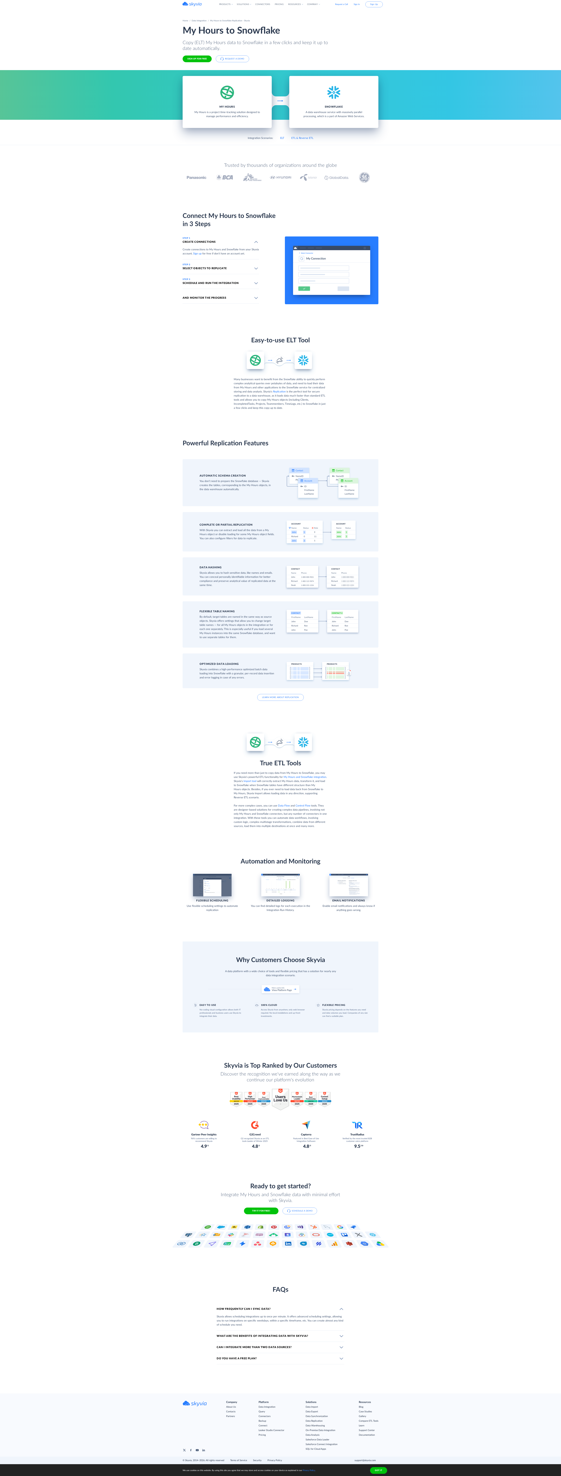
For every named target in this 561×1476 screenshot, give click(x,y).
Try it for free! (261, 1211)
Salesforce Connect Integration (321, 1444)
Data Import (312, 1407)
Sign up (197, 253)
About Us (231, 1407)
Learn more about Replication (280, 697)
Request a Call (341, 4)
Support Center (367, 1430)
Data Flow (284, 805)
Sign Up (374, 4)
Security (257, 1460)
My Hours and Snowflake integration (305, 777)
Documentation (367, 1435)
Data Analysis (313, 1435)
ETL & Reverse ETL (302, 138)
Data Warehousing (315, 1425)
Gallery (362, 1416)
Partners (230, 1416)
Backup (262, 1421)
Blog (361, 1407)
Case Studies (365, 1411)
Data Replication (314, 1421)
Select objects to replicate (205, 268)
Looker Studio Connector (271, 1430)
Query (262, 1411)
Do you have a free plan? (237, 1358)
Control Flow (303, 805)
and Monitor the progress (204, 298)
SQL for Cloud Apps (316, 1449)
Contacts (231, 1411)
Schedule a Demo (302, 1211)
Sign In (357, 4)
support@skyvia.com (365, 1460)
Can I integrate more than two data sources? (254, 1347)
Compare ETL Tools (368, 1421)
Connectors (265, 1416)
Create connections (199, 242)
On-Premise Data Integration (320, 1430)
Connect (263, 1425)
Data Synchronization (317, 1416)
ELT (282, 138)
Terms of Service (238, 1460)
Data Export (312, 1411)
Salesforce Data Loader (317, 1439)
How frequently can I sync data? (244, 1309)
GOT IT (378, 1470)
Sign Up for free (197, 59)
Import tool (250, 781)
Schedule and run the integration (211, 283)
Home (185, 21)
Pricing (262, 1435)
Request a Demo (234, 59)
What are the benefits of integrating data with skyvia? (262, 1336)
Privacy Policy (274, 1460)
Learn (361, 1425)
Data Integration (199, 21)
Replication (279, 391)
